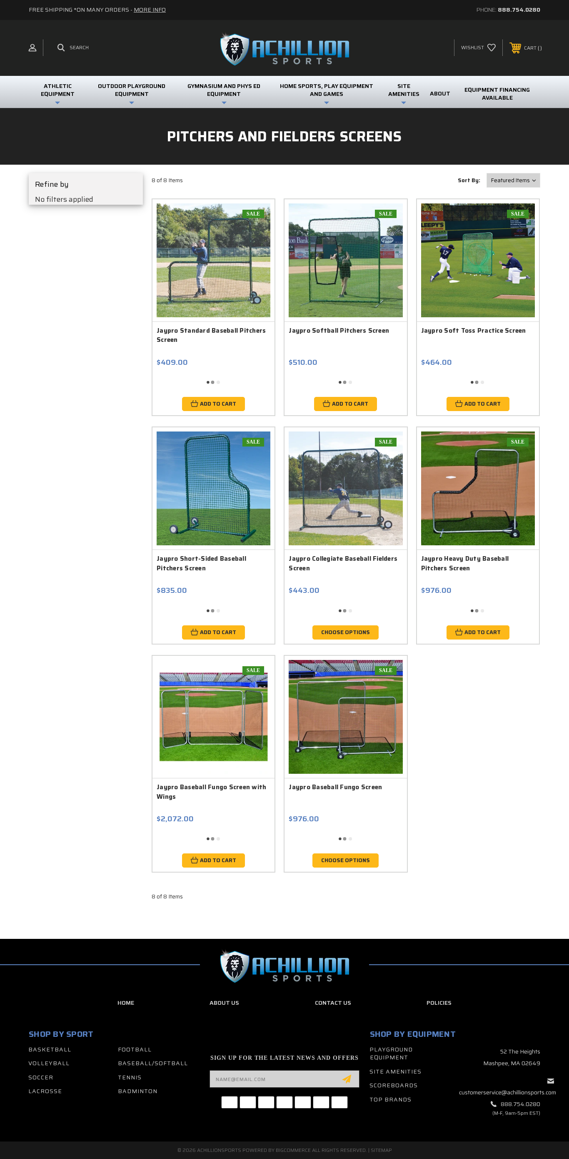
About (440, 93)
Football (135, 1049)
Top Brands (390, 1099)
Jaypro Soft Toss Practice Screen (473, 331)
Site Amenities (395, 1071)
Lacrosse (45, 1091)
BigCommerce (293, 1150)
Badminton (137, 1091)
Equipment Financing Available (497, 94)
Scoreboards (393, 1085)
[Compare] (253, 262)
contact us (333, 1002)
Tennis (130, 1077)
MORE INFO (150, 9)
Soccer (40, 1077)
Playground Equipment (391, 1053)
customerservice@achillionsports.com (507, 1092)
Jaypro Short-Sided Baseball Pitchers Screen (201, 563)
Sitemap (381, 1150)
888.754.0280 (519, 9)
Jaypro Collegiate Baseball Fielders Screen (343, 563)
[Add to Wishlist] (253, 241)
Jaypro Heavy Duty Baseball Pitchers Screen (465, 563)
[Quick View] (253, 220)
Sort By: (469, 180)
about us (224, 1002)
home (125, 1002)
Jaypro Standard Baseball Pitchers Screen (211, 335)
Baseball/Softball (153, 1063)
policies (439, 1002)
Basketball (49, 1049)
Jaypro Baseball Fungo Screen (335, 787)
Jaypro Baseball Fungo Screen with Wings (211, 792)
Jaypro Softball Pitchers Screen (339, 331)
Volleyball (49, 1063)
